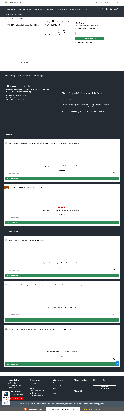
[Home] (6, 18)
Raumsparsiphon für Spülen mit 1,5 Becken (62, 352)
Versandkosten (56, 404)
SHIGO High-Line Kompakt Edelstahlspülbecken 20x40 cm (62, 210)
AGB (54, 388)
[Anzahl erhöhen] (84, 33)
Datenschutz (57, 386)
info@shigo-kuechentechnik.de (16, 104)
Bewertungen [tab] (39, 76)
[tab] (10, 75)
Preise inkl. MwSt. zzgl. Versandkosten (87, 26)
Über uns (56, 383)
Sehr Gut (66, 409)
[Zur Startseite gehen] (13, 2)
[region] (24, 44)
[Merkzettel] (102, 9)
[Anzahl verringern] (77, 33)
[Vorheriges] (8, 44)
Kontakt (32, 386)
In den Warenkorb (89, 39)
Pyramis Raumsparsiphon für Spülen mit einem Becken (62, 263)
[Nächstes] (40, 44)
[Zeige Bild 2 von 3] (24, 62)
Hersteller (56, 393)
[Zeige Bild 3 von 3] (27, 62)
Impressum (57, 391)
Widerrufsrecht (35, 393)
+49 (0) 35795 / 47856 (16, 391)
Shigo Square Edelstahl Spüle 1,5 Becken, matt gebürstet (62, 166)
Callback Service (35, 383)
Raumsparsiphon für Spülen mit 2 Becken (62, 307)
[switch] (6, 403)
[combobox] (105, 2)
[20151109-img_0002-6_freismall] (24, 44)
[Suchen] (118, 2)
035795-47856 (10, 102)
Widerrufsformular (36, 396)
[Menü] (9, 392)
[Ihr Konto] (107, 9)
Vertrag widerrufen (15, 399)
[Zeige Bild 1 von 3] (21, 62)
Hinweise (75, 409)
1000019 (70, 100)
